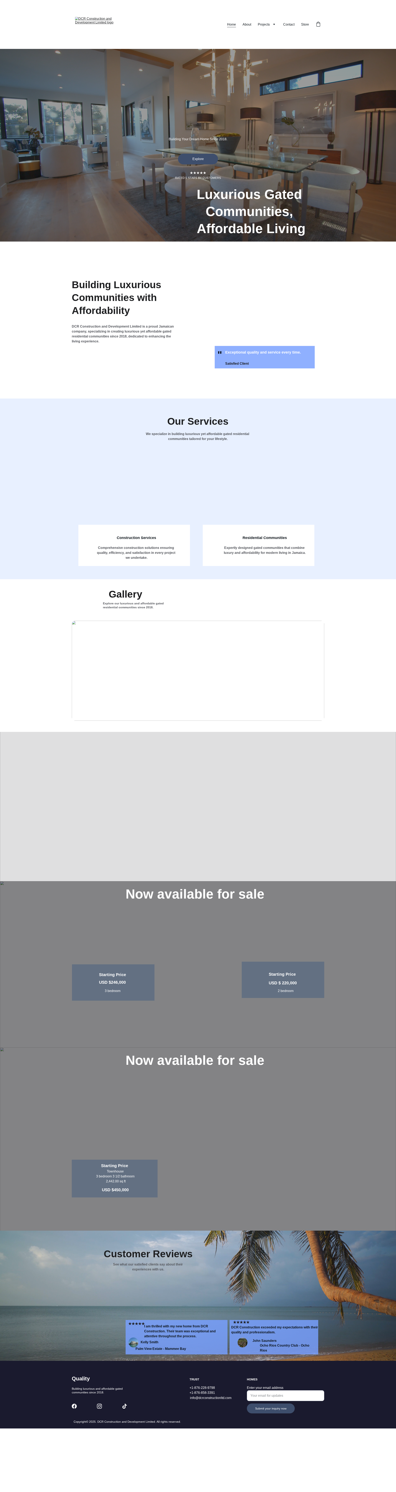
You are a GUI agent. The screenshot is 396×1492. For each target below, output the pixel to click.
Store (305, 24)
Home (231, 24)
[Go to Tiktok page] (124, 1406)
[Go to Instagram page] (99, 1406)
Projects (264, 24)
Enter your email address (265, 1387)
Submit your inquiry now (270, 1408)
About (247, 24)
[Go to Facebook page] (74, 1406)
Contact (289, 24)
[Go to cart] (318, 24)
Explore (198, 159)
